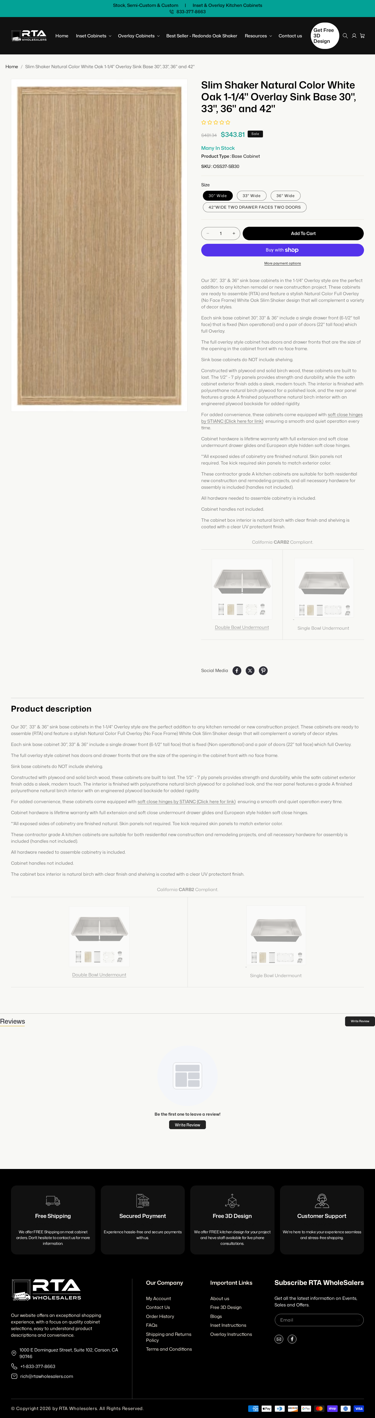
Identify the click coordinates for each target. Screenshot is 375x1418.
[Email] (279, 1340)
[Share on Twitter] (250, 670)
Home (11, 66)
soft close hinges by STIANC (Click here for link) (187, 801)
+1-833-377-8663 (37, 1366)
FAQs (151, 1325)
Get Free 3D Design (324, 35)
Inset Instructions (228, 1325)
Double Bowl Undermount (242, 627)
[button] (93, 36)
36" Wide (285, 195)
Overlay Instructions (231, 1334)
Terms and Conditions (169, 1349)
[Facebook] (292, 1340)
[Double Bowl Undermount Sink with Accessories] (242, 589)
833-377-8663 (191, 11)
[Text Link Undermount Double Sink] (323, 617)
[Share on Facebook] (237, 670)
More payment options (282, 263)
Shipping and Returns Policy (168, 1337)
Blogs (216, 1316)
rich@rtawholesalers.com (46, 1376)
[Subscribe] (358, 1320)
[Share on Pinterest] (263, 670)
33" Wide (252, 195)
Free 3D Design (226, 1307)
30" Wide (218, 195)
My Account (158, 1298)
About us (219, 1298)
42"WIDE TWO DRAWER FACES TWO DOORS (255, 207)
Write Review (360, 1021)
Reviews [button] (12, 1021)
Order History (160, 1316)
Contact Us (158, 1307)
